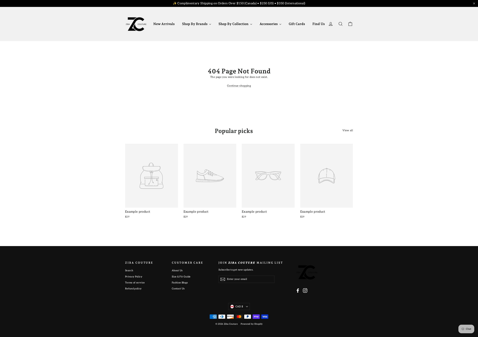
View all (347, 130)
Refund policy (133, 288)
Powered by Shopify (252, 324)
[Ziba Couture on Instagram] (305, 290)
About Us (177, 270)
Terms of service (135, 282)
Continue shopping (239, 85)
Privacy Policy (133, 276)
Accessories (269, 24)
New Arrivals (164, 24)
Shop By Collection (233, 24)
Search (129, 270)
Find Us (318, 24)
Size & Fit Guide (181, 276)
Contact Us (178, 288)
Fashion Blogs (180, 282)
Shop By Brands (195, 24)
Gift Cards (297, 24)
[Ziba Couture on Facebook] (298, 290)
